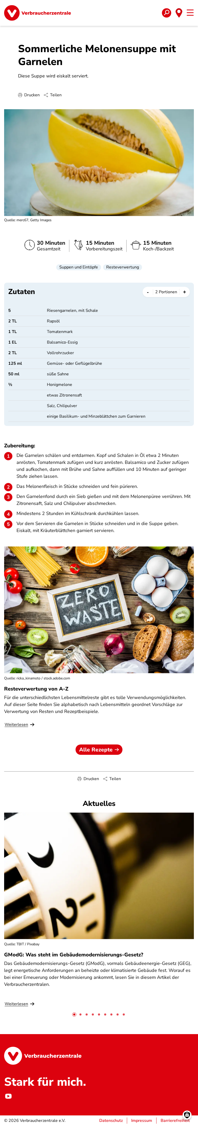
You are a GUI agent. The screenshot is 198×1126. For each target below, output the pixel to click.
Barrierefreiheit (175, 1120)
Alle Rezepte (96, 749)
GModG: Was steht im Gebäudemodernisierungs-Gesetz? (73, 954)
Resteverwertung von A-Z (36, 688)
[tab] (74, 1014)
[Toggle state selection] (179, 13)
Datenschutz (111, 1120)
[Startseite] (37, 13)
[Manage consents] (187, 1115)
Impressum (141, 1120)
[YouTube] (8, 1096)
